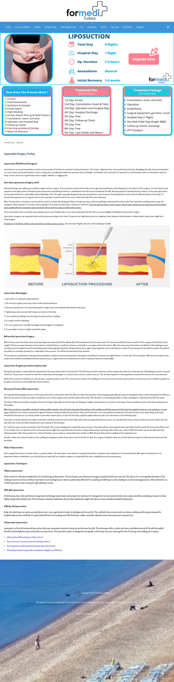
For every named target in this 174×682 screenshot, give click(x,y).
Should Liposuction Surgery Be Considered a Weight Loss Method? (34, 550)
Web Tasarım (92, 613)
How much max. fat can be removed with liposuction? (28, 541)
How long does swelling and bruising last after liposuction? (31, 546)
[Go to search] (168, 27)
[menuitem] (8, 27)
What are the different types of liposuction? (25, 537)
